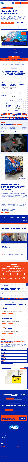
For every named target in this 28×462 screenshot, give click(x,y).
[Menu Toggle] (13, 3)
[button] (7, 8)
